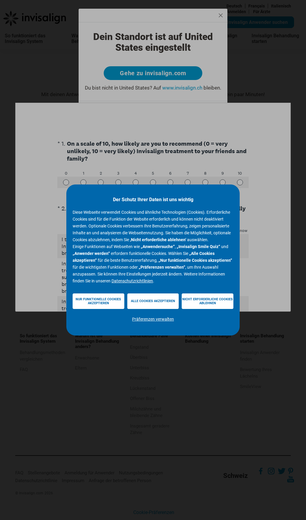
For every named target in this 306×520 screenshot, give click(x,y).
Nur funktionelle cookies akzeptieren (98, 301)
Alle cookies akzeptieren (153, 301)
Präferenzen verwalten (153, 319)
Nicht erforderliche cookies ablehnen (207, 301)
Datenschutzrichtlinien (132, 281)
